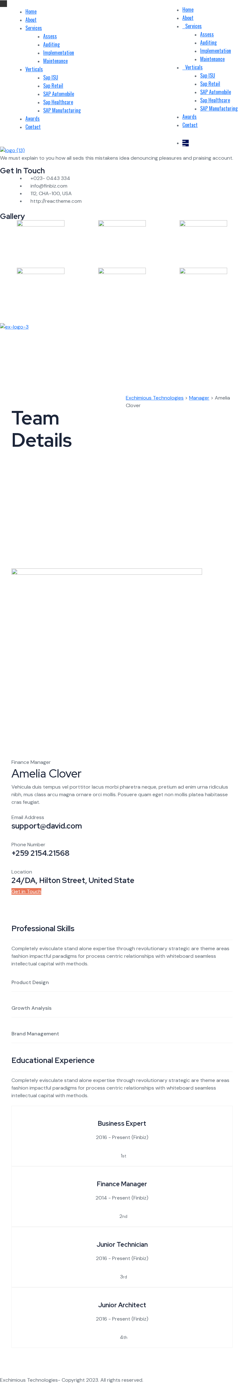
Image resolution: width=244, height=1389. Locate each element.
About (31, 19)
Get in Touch (26, 891)
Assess (50, 36)
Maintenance (55, 61)
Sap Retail (53, 85)
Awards (32, 118)
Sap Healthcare (58, 102)
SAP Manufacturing (62, 110)
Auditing (51, 44)
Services (33, 28)
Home (31, 11)
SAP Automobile (58, 94)
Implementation (58, 52)
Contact (33, 127)
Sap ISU (50, 77)
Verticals (34, 69)
